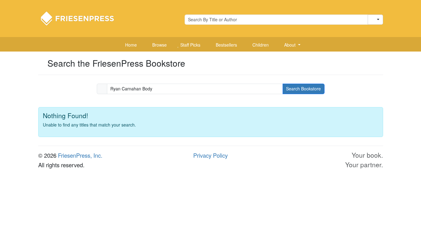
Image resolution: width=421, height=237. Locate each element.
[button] (290, 45)
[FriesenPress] (81, 18)
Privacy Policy (210, 155)
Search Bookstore (303, 88)
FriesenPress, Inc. (80, 155)
